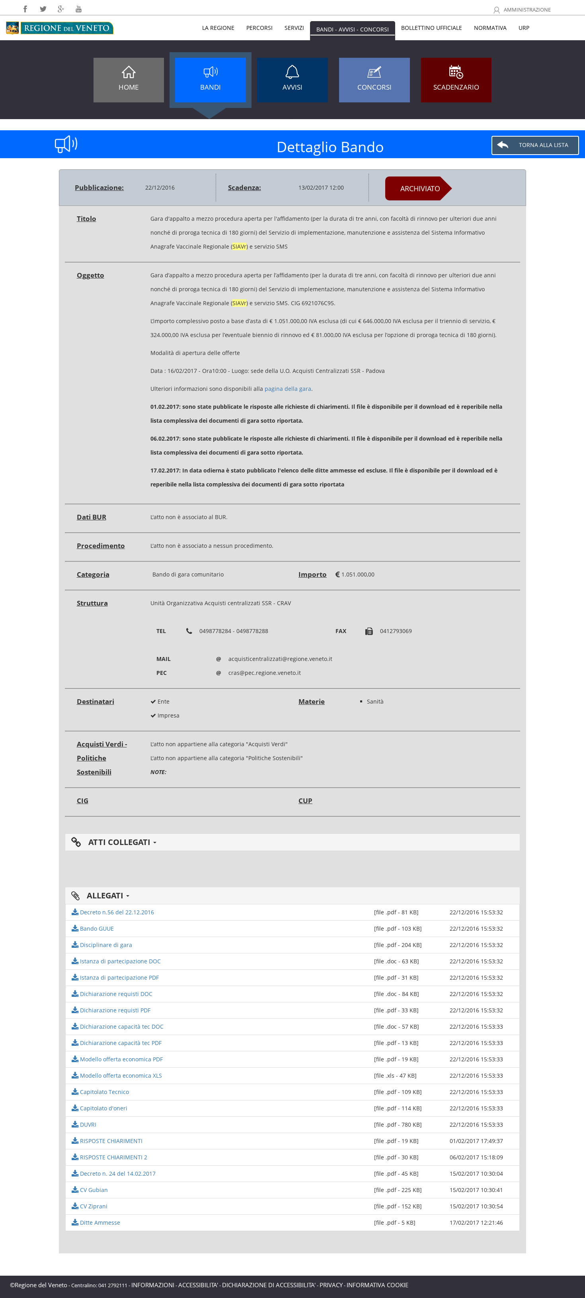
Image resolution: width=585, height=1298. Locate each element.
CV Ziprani (92, 1206)
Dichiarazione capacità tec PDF (120, 1043)
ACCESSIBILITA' (198, 1285)
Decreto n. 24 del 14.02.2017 (117, 1173)
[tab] (292, 842)
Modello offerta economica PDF (120, 1059)
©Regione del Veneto (38, 1285)
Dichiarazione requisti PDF (114, 1010)
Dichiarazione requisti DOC (115, 994)
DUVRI (87, 1124)
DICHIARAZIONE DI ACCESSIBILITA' (269, 1285)
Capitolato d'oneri (102, 1108)
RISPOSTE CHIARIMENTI (110, 1141)
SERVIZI (294, 27)
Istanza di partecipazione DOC (119, 961)
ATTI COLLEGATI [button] (119, 842)
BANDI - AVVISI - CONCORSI (352, 29)
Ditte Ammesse (99, 1222)
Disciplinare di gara (105, 945)
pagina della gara (288, 388)
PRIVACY (331, 1285)
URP (524, 27)
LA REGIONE (218, 27)
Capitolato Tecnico (103, 1092)
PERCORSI (259, 27)
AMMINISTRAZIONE (527, 9)
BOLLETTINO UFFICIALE (431, 27)
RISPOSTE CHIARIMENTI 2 (112, 1157)
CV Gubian (93, 1190)
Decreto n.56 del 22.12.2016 (116, 912)
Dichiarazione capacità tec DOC (121, 1026)
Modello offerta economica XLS (120, 1075)
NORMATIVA (490, 27)
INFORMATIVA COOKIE (377, 1285)
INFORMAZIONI (152, 1285)
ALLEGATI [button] (105, 895)
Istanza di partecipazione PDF (118, 977)
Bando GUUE (96, 928)
